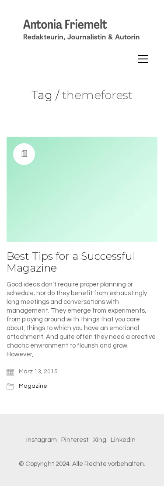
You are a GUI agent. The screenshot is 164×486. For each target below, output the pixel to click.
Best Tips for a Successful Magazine (71, 262)
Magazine (33, 386)
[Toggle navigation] (143, 59)
